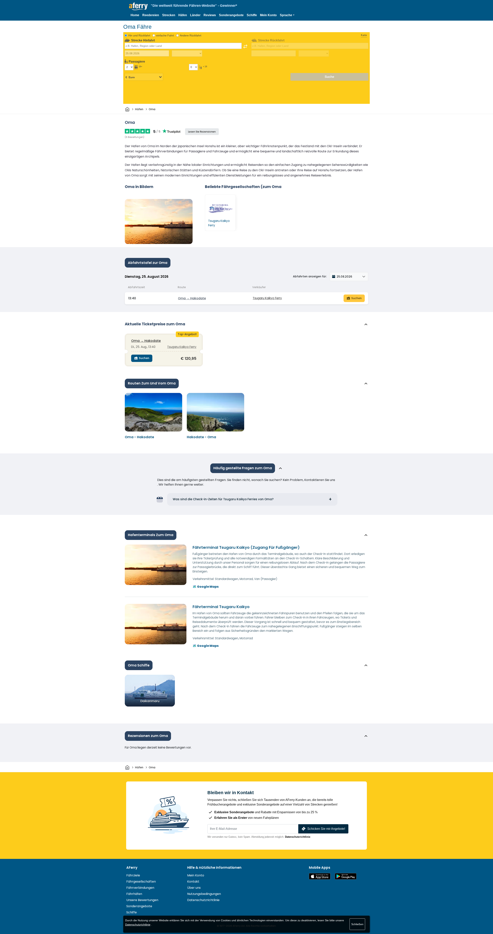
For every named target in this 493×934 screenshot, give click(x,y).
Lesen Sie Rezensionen (202, 131)
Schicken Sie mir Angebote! (326, 828)
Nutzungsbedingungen (204, 894)
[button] (287, 15)
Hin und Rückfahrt (139, 35)
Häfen (182, 15)
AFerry (132, 867)
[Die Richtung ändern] (245, 46)
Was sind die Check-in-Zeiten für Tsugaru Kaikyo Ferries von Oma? (223, 499)
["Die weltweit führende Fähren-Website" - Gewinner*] (138, 6)
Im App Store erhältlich (319, 876)
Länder (195, 15)
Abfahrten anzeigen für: (310, 276)
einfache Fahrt (165, 35)
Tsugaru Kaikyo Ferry (267, 298)
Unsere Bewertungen (142, 900)
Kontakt (193, 881)
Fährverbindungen (140, 887)
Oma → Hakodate (192, 298)
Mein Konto (268, 15)
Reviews (210, 15)
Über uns (194, 887)
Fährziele (133, 875)
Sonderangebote (231, 15)
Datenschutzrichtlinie (297, 836)
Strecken (168, 15)
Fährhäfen (134, 894)
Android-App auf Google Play (345, 876)
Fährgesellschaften (141, 881)
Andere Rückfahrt (190, 35)
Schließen (357, 924)
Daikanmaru (149, 701)
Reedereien (150, 15)
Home (135, 15)
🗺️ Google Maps (206, 586)
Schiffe (252, 15)
